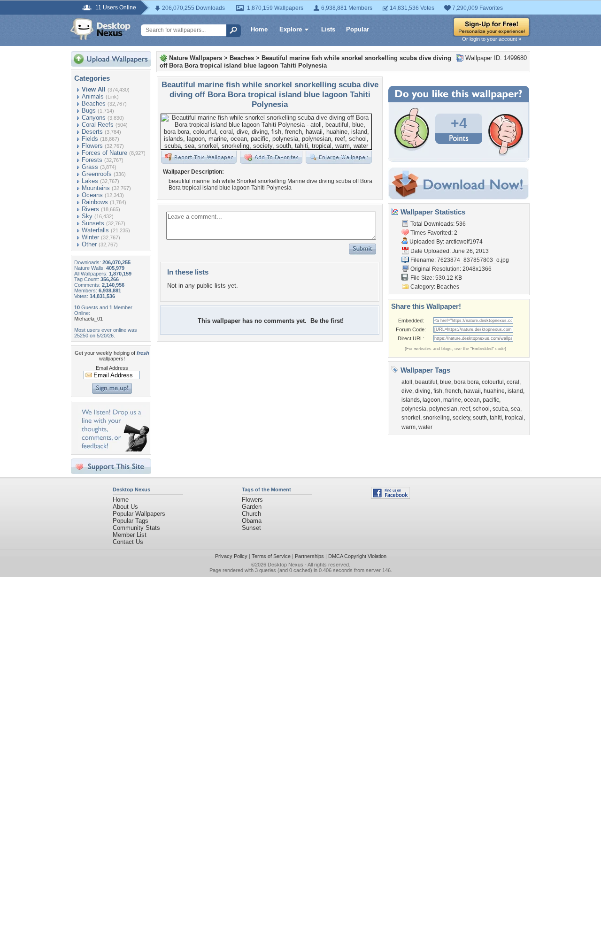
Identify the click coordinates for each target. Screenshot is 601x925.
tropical (514, 417)
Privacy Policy (231, 556)
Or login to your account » (491, 39)
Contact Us (128, 541)
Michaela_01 (88, 318)
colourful (493, 382)
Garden (252, 506)
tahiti (496, 417)
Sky (87, 216)
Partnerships (309, 556)
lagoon (431, 400)
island (515, 391)
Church (251, 513)
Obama (252, 520)
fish (437, 391)
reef (465, 408)
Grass (90, 166)
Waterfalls (95, 230)
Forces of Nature (104, 152)
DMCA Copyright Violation (357, 556)
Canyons (94, 117)
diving (423, 391)
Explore (290, 29)
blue (445, 382)
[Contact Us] (113, 449)
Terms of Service (271, 556)
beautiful (426, 382)
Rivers (90, 209)
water (425, 427)
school (481, 408)
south (480, 417)
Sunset (251, 527)
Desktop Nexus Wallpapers (100, 29)
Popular (357, 29)
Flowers (92, 145)
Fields (90, 138)
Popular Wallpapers (139, 513)
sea (515, 408)
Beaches (94, 103)
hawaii (472, 391)
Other (89, 244)
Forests (92, 159)
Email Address (112, 368)
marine (452, 400)
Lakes (90, 180)
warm (408, 427)
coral (513, 382)
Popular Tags (130, 520)
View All (94, 89)
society (461, 417)
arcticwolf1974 (464, 241)
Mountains (96, 187)
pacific (491, 400)
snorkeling (436, 417)
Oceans (92, 195)
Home (259, 29)
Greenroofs (97, 173)
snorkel (410, 417)
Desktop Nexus (285, 564)
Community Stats (136, 527)
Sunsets (93, 223)
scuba (500, 408)
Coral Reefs (98, 124)
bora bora (466, 382)
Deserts (92, 131)
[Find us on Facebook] (390, 496)
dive (406, 391)
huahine (494, 391)
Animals (93, 96)
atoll (406, 382)
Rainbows (95, 202)
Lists (328, 29)
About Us (125, 506)
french (453, 391)
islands (410, 400)
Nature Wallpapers (195, 57)
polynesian (443, 408)
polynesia (413, 408)
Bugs (89, 110)
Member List (129, 534)
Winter (90, 237)
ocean (472, 400)
